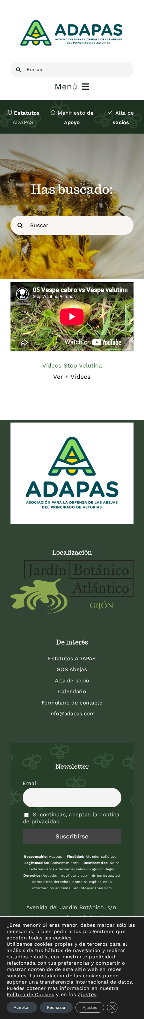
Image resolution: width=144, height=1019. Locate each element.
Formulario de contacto (72, 703)
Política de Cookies (30, 994)
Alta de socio (72, 680)
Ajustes (89, 1007)
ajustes (87, 994)
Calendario (72, 691)
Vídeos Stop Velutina (72, 365)
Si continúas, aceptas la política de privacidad (71, 818)
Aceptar (22, 1007)
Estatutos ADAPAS (72, 658)
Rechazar (56, 1007)
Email (30, 783)
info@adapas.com (72, 713)
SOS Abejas (72, 669)
